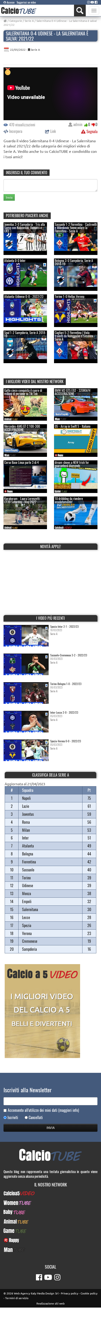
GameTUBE (50, 1230)
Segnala (91, 131)
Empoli (26, 901)
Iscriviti (13, 1117)
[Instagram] (88, 2)
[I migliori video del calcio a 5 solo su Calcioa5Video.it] (42, 1010)
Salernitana (30, 909)
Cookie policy (89, 1293)
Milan (26, 830)
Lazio (25, 806)
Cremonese (29, 941)
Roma (26, 822)
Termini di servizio (16, 1298)
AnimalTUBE (50, 1221)
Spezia (26, 925)
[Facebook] (96, 2)
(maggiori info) (68, 1110)
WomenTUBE (50, 1202)
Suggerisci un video (26, 2)
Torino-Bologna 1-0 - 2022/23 (66, 684)
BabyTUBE (51, 1212)
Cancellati (36, 1117)
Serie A (29, 21)
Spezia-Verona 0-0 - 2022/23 (65, 741)
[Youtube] (92, 2)
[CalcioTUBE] (18, 10)
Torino (26, 878)
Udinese (27, 885)
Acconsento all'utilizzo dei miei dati (43, 1110)
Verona (27, 933)
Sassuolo (28, 870)
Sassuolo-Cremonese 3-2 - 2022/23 (68, 655)
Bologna (27, 854)
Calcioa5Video (51, 1193)
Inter (25, 838)
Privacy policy (69, 1293)
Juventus (28, 814)
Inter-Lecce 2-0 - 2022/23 (64, 712)
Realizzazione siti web (50, 1303)
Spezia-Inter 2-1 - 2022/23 (64, 626)
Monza (26, 893)
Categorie (15, 21)
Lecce (26, 917)
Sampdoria (29, 949)
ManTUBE (50, 1249)
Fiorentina (29, 862)
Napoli (26, 798)
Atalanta (28, 846)
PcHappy (51, 1240)
